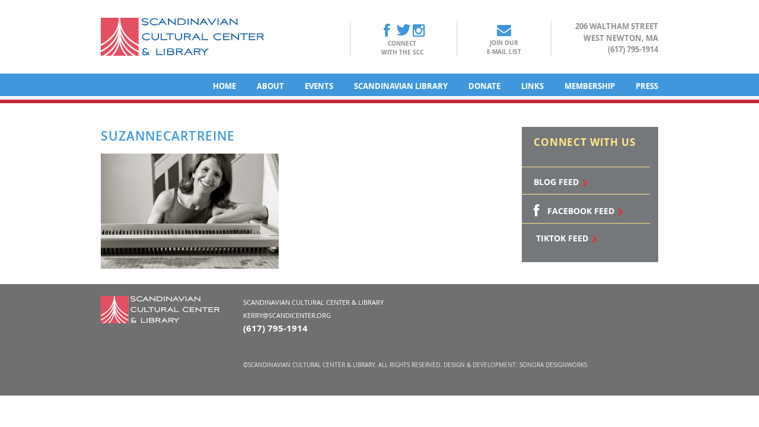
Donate (484, 86)
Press (647, 86)
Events (319, 86)
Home (224, 86)
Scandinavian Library (401, 86)
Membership (590, 86)
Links (532, 86)
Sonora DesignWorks (553, 365)
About (270, 86)
